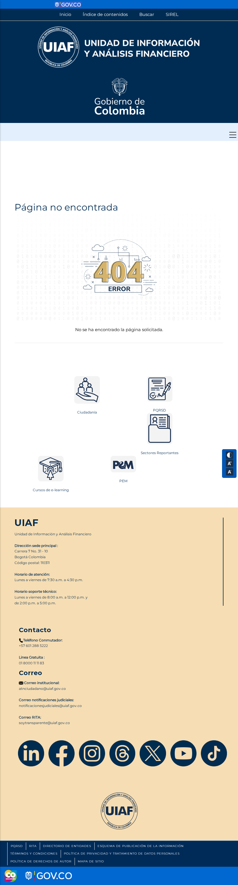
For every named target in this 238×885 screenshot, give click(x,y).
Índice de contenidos (105, 14)
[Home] (119, 46)
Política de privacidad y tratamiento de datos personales (122, 853)
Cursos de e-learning (51, 490)
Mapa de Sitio (91, 861)
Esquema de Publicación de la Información (141, 846)
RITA (33, 846)
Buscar (146, 14)
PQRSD (159, 410)
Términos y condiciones (33, 853)
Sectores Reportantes (159, 453)
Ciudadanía (87, 412)
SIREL (172, 14)
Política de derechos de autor (40, 861)
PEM (123, 481)
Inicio (65, 14)
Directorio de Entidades (67, 846)
